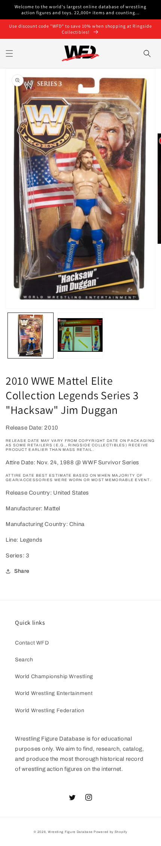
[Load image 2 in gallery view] (80, 336)
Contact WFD (32, 643)
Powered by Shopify (110, 832)
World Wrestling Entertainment (53, 693)
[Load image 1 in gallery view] (30, 336)
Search (24, 659)
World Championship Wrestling (54, 676)
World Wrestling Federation (50, 710)
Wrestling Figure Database (70, 832)
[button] (9, 53)
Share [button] (22, 571)
